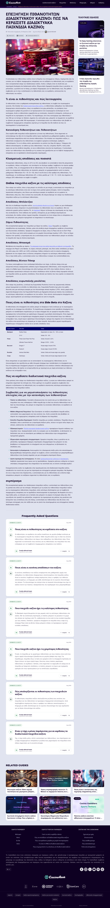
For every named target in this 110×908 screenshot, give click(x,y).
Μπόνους (73, 3)
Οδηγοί (92, 3)
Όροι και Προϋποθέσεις (28, 905)
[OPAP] (34, 886)
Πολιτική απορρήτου (88, 847)
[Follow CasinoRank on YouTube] (94, 869)
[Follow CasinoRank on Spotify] (98, 869)
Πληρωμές (83, 3)
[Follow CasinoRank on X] (90, 869)
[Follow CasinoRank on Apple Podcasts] (102, 869)
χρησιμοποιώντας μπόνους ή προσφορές (54, 459)
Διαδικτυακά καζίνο (49, 3)
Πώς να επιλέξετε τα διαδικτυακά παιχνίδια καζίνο (52, 837)
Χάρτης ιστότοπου (83, 905)
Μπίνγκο (18, 834)
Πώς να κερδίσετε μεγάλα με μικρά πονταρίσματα (51, 841)
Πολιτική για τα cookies (56, 905)
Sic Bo (18, 841)
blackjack (37, 210)
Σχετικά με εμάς (88, 834)
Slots (18, 844)
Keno (18, 837)
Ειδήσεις (101, 3)
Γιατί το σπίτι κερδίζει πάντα (51, 834)
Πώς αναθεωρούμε (88, 841)
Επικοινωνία (88, 837)
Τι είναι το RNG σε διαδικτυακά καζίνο (52, 844)
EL (7, 869)
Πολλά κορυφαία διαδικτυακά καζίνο (36, 428)
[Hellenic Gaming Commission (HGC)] (25, 886)
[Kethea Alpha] (60, 886)
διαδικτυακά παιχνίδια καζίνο (33, 106)
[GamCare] (73, 886)
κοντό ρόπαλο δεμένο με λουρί (43, 205)
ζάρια (50, 226)
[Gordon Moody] (47, 886)
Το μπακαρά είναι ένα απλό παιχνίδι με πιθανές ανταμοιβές (50, 246)
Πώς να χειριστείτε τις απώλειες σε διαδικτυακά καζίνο (51, 847)
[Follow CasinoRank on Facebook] (81, 869)
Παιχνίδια (62, 3)
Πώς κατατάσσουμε (88, 844)
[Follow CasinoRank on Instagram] (86, 869)
